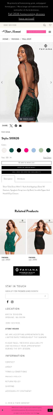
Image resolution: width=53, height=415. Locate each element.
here (38, 413)
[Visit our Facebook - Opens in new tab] (7, 301)
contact (10, 362)
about (9, 367)
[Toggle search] (44, 25)
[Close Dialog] (3, 410)
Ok (50, 410)
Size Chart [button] (47, 157)
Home (5, 39)
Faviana (15, 39)
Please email (12, 343)
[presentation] (13, 236)
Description (8, 179)
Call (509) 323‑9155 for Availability (26, 172)
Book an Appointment (26, 167)
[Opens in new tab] (26, 271)
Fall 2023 (26, 39)
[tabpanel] (26, 82)
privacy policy (13, 377)
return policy (13, 381)
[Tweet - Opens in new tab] (11, 125)
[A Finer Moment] (11, 31)
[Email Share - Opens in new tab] (20, 125)
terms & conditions (16, 372)
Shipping (10, 386)
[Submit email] (45, 296)
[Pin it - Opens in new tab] (15, 125)
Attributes (21, 179)
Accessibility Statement (19, 391)
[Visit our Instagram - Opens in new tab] (12, 301)
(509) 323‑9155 (13, 323)
